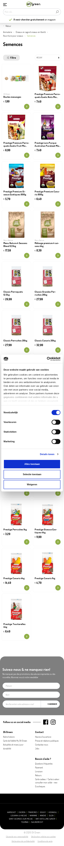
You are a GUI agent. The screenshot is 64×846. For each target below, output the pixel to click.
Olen (51, 816)
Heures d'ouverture (43, 736)
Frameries (32, 812)
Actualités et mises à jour (13, 744)
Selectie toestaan (32, 474)
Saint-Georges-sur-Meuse (21, 819)
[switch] (56, 422)
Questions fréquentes (44, 763)
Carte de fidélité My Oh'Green (15, 740)
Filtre (13, 57)
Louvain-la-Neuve (19, 816)
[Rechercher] (57, 11)
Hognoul (52, 812)
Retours (38, 775)
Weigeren (32, 484)
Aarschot (11, 812)
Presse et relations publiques (47, 740)
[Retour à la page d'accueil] (33, 4)
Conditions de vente (45, 841)
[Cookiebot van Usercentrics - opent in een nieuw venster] (46, 359)
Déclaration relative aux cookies (43, 836)
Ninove (43, 816)
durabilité (7, 748)
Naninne (33, 816)
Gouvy (43, 812)
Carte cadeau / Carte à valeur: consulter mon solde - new (47, 781)
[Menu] (5, 4)
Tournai (24, 822)
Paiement (39, 767)
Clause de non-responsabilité (17, 836)
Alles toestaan (32, 464)
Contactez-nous (41, 744)
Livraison (39, 771)
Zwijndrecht (37, 822)
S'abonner (52, 704)
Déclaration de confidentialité (23, 841)
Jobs (37, 748)
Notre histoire (8, 736)
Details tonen (47, 454)
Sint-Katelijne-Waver (45, 819)
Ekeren (22, 812)
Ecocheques (40, 786)
